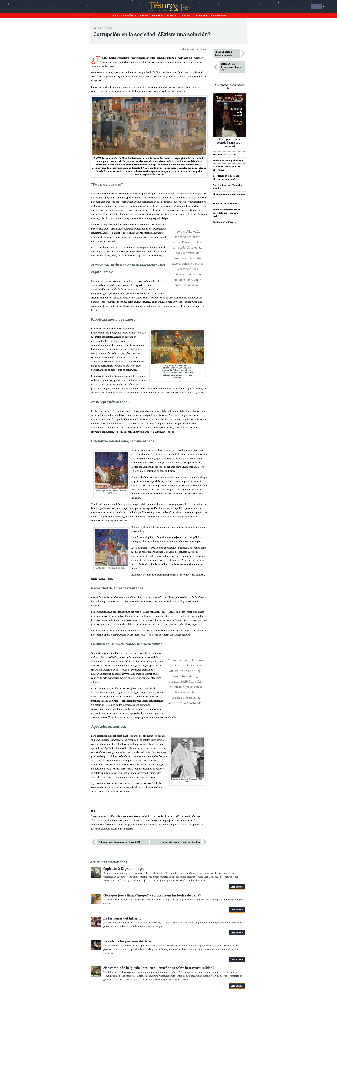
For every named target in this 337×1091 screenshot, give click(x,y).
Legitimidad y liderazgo (225, 222)
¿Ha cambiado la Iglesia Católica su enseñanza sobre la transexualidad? (158, 968)
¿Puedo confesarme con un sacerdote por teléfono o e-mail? (227, 213)
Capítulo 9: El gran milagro (123, 868)
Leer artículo (237, 886)
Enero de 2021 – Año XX (224, 154)
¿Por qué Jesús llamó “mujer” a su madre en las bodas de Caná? (152, 895)
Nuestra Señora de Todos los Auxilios (181, 842)
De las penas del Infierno (122, 918)
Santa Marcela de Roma (225, 203)
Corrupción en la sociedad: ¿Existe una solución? (226, 177)
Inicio (114, 15)
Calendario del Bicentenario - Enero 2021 (119, 842)
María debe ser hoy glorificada (228, 160)
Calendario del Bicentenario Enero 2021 (227, 168)
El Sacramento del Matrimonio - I (229, 196)
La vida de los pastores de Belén (127, 941)
